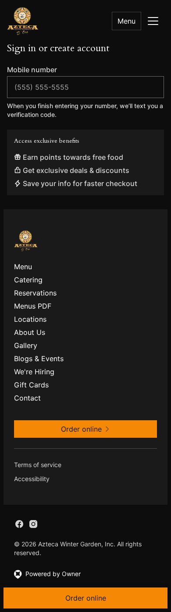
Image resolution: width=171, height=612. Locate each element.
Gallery (25, 345)
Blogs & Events (39, 358)
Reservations (35, 292)
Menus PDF (32, 306)
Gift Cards (31, 384)
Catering (28, 279)
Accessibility (32, 478)
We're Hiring (34, 371)
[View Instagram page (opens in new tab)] (33, 524)
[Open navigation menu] (153, 21)
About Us (29, 332)
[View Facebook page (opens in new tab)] (19, 524)
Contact (27, 398)
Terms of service (37, 464)
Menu (126, 21)
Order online (85, 598)
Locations (30, 319)
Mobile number (32, 69)
